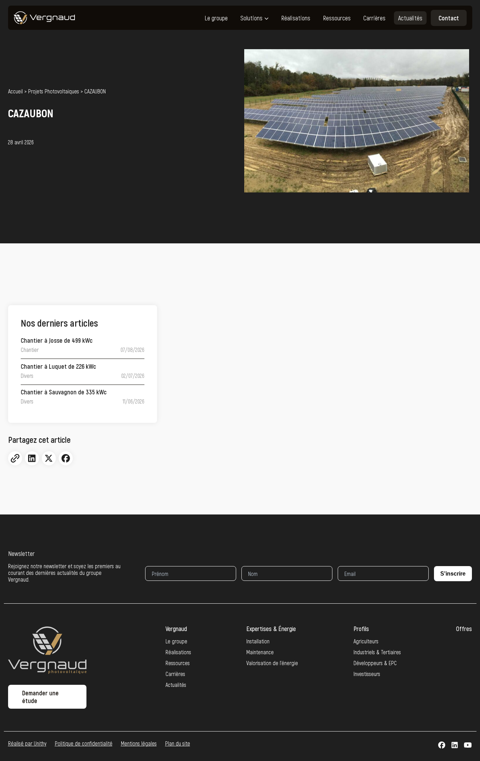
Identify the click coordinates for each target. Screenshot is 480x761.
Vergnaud (176, 628)
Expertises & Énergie (271, 628)
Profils (361, 628)
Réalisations (295, 18)
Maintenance (260, 652)
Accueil (15, 91)
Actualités (410, 18)
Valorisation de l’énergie (272, 663)
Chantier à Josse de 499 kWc (56, 340)
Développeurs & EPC (375, 663)
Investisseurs (366, 673)
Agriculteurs (365, 641)
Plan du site (177, 743)
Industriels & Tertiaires (377, 652)
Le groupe (216, 18)
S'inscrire (453, 574)
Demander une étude (40, 696)
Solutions (251, 18)
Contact (449, 18)
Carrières (374, 18)
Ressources (337, 18)
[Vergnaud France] (44, 17)
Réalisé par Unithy (27, 743)
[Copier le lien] (15, 458)
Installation (258, 641)
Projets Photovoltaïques (53, 91)
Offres (464, 628)
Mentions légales (139, 743)
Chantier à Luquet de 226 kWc (58, 366)
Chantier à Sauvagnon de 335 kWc (63, 392)
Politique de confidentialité (83, 743)
